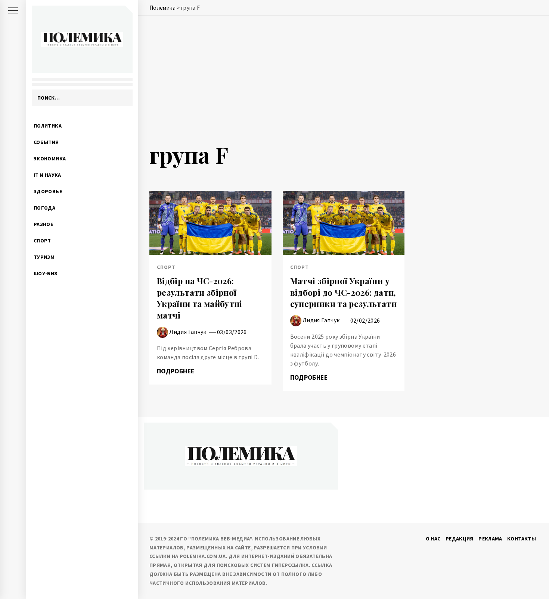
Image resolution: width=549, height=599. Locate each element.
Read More (210, 223)
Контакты (521, 538)
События (46, 142)
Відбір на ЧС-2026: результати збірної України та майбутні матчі (199, 298)
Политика (48, 125)
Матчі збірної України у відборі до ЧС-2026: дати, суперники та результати (343, 292)
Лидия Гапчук (187, 331)
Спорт (42, 240)
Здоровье (48, 191)
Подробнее (176, 371)
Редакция (460, 538)
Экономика (50, 158)
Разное (43, 224)
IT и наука (47, 175)
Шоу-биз (46, 273)
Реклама (490, 538)
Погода (44, 207)
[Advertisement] (343, 81)
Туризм (44, 257)
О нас (433, 538)
